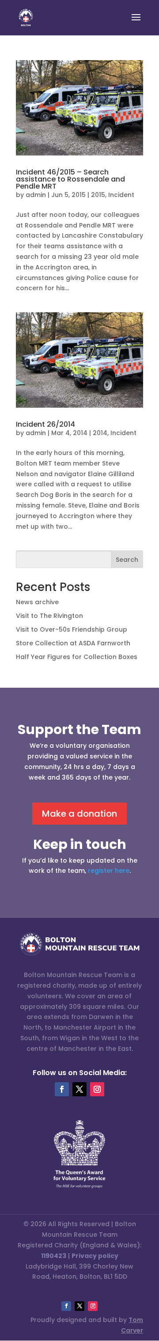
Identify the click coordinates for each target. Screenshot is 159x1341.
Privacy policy (95, 1255)
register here (108, 870)
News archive (37, 602)
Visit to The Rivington (49, 615)
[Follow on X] (79, 1089)
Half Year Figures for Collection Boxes (76, 656)
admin (36, 194)
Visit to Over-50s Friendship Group (71, 629)
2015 (98, 194)
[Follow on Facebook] (62, 1089)
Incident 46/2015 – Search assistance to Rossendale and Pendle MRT (70, 179)
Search (127, 559)
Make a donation (79, 813)
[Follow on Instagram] (97, 1089)
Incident (121, 194)
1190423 (53, 1255)
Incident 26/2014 (45, 424)
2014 (100, 432)
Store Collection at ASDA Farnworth (73, 643)
